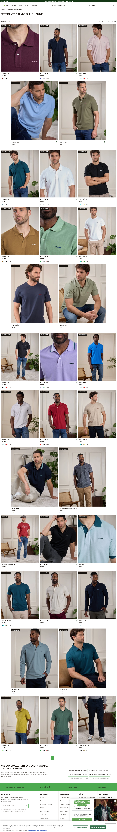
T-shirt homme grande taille (99, 778)
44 (27, 558)
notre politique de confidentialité (37, 830)
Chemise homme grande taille (99, 771)
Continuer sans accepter (110, 823)
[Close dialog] (115, 801)
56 (34, 560)
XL (27, 66)
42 (20, 558)
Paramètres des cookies (80, 827)
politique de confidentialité (18, 813)
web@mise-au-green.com (106, 797)
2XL (35, 66)
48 (5, 560)
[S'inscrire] (26, 806)
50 (12, 560)
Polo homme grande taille (78, 771)
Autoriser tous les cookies (98, 827)
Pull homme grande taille (78, 774)
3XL (5, 69)
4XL (13, 69)
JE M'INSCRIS (82, 820)
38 (5, 558)
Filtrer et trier (112, 21)
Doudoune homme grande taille (100, 774)
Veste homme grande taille (78, 778)
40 (12, 558)
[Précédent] (2, 47)
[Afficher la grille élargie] (100, 22)
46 (34, 558)
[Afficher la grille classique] (102, 22)
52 (20, 560)
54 (27, 560)
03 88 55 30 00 (4, 1)
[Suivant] (37, 47)
